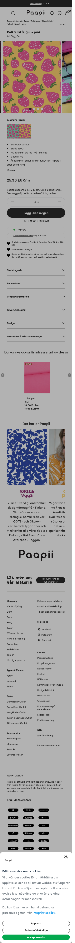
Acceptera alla (36, 937)
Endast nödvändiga (36, 930)
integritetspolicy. (44, 913)
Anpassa (36, 923)
